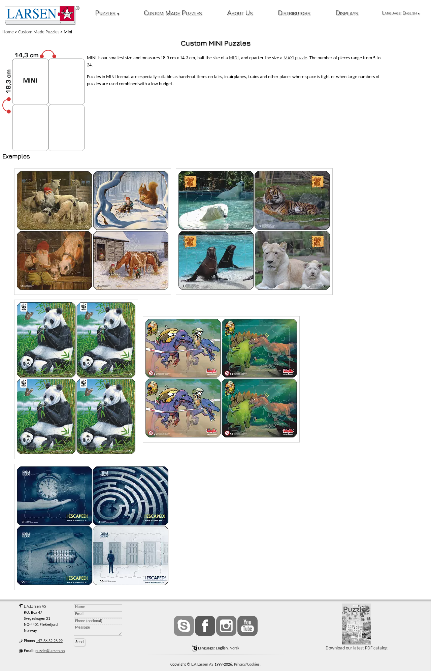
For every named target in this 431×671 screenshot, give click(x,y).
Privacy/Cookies (247, 665)
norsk (234, 648)
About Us (240, 13)
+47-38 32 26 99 (49, 641)
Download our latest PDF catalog (357, 648)
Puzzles (107, 13)
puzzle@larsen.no (50, 651)
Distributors (294, 13)
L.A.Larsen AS (35, 607)
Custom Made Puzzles (173, 13)
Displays (346, 13)
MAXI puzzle (295, 58)
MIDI (234, 58)
